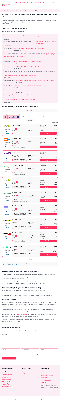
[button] (20, 7)
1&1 (31, 314)
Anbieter (24, 373)
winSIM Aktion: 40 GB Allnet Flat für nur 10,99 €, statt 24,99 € (26, 94)
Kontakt (43, 379)
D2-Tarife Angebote (6, 377)
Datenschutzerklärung (46, 380)
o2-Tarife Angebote (6, 379)
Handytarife (9, 10)
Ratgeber (24, 372)
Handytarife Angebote (7, 374)
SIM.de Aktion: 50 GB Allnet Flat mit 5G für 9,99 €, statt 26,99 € (26, 85)
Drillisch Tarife (5, 384)
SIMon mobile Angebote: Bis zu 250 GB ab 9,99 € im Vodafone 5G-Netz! (20, 75)
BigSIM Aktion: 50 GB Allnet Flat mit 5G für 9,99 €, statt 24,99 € (26, 61)
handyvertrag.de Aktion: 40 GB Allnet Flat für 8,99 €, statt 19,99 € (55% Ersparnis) (35, 80)
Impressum (43, 382)
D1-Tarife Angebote (6, 376)
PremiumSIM (38, 277)
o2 (21, 314)
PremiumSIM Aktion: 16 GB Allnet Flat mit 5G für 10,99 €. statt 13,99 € (30, 90)
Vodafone (25, 314)
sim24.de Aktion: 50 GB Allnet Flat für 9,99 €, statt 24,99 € (25, 66)
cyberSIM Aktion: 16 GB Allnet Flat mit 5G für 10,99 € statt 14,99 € (28, 48)
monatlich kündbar (6, 386)
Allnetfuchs (4, 10)
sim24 (33, 277)
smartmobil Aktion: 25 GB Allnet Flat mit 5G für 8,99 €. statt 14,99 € (19, 99)
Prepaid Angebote (6, 383)
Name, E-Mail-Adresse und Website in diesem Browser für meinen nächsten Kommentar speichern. (22, 354)
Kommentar (4, 334)
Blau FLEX (44, 277)
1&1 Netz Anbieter (6, 381)
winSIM (29, 277)
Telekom (18, 314)
